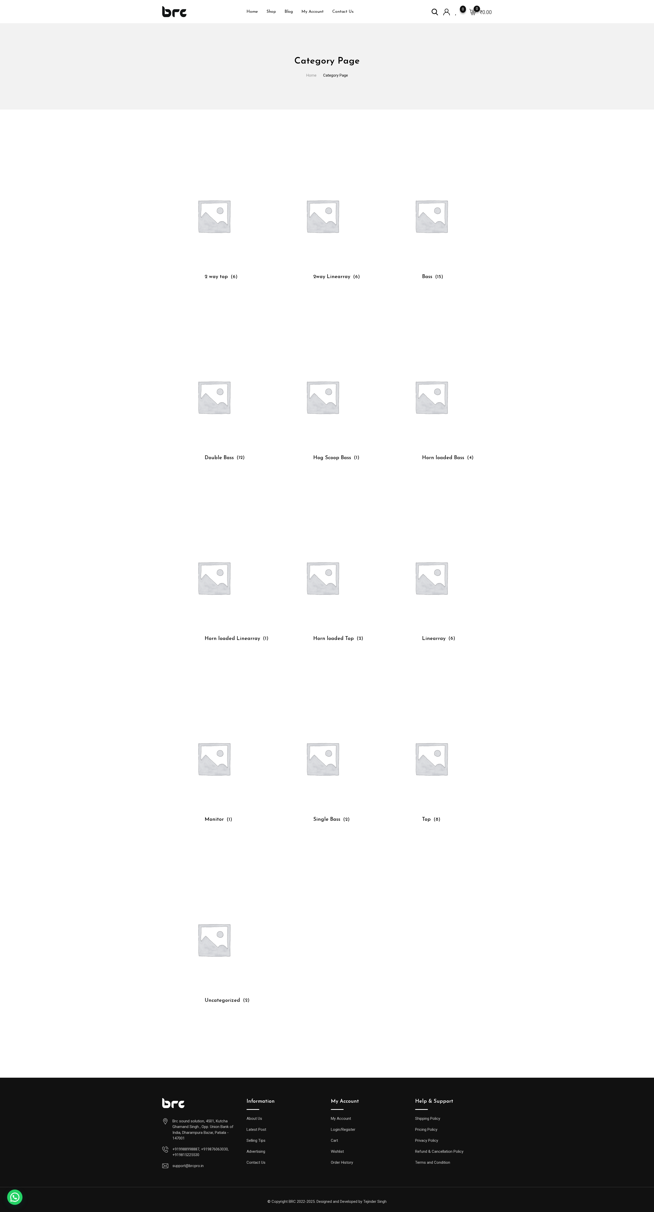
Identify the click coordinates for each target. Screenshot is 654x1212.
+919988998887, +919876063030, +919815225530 (200, 1152)
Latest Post (256, 1129)
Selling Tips (256, 1140)
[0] (472, 11)
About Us (254, 1118)
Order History (342, 1162)
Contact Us (343, 12)
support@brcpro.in (188, 1165)
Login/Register (343, 1129)
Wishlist (337, 1151)
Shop (271, 12)
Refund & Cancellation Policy (439, 1151)
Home (252, 12)
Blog (289, 12)
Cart (334, 1140)
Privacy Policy (426, 1140)
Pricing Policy (426, 1129)
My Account (312, 12)
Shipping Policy (427, 1118)
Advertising (256, 1151)
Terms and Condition (432, 1162)
